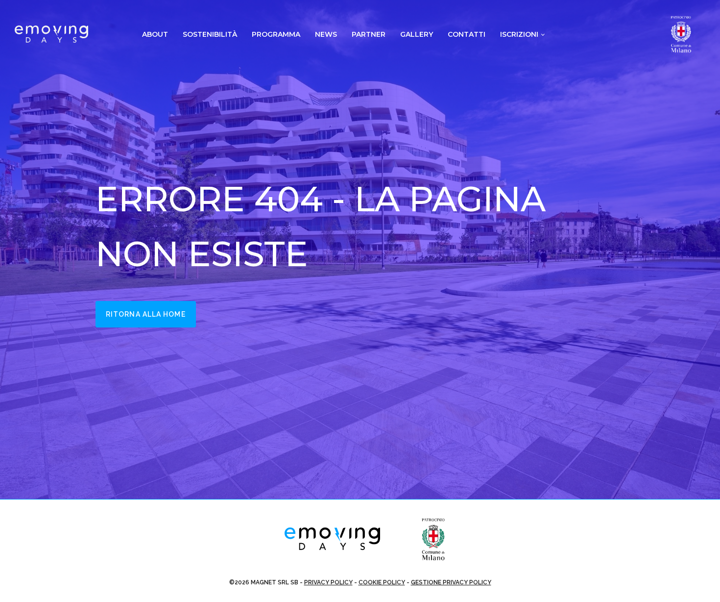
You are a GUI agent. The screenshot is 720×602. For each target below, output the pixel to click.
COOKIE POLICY (382, 582)
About (155, 34)
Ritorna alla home (146, 314)
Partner (368, 34)
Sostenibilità (210, 34)
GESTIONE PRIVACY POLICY (451, 582)
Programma (276, 34)
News (326, 34)
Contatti (466, 34)
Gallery (416, 34)
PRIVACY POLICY (328, 582)
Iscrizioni (519, 34)
